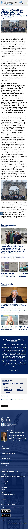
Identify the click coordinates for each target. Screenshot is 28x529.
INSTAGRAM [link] (8, 389)
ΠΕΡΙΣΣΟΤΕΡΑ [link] (14, 370)
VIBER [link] (8, 392)
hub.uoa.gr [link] (18, 507)
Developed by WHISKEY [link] (22, 523)
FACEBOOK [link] (7, 387)
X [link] (20, 387)
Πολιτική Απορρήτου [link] (12, 523)
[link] (1, 213)
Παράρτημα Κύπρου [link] (8, 430)
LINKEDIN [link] (20, 389)
